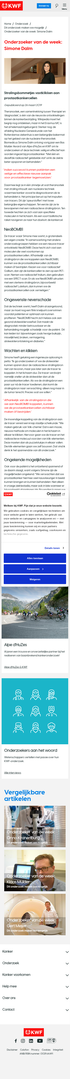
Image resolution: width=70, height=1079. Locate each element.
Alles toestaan (35, 558)
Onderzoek (21, 23)
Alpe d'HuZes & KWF (15, 667)
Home (7, 23)
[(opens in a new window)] (52, 1041)
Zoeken (55, 6)
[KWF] (20, 5)
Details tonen (52, 548)
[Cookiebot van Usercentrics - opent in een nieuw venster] (52, 494)
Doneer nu (44, 6)
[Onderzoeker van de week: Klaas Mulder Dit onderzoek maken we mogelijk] (35, 870)
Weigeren (35, 579)
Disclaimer (12, 1050)
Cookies (46, 1050)
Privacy (35, 1050)
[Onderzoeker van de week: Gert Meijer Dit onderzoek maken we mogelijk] (35, 914)
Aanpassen (33, 568)
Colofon (24, 1050)
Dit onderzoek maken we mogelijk (24, 27)
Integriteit (58, 1050)
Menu (64, 5)
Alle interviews (12, 772)
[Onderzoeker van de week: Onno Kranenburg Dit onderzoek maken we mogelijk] (35, 826)
